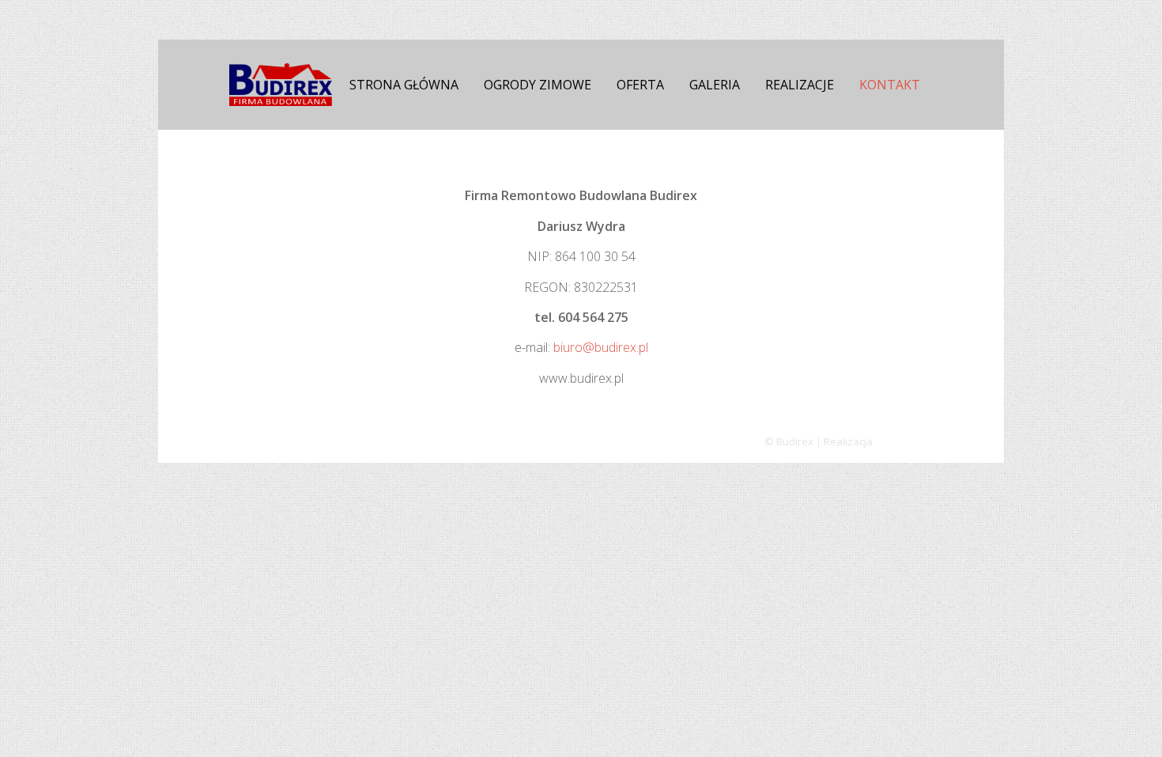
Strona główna (403, 84)
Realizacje (799, 84)
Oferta (640, 84)
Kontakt (889, 84)
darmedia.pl (904, 441)
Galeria (714, 84)
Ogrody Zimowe (537, 84)
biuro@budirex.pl (600, 347)
